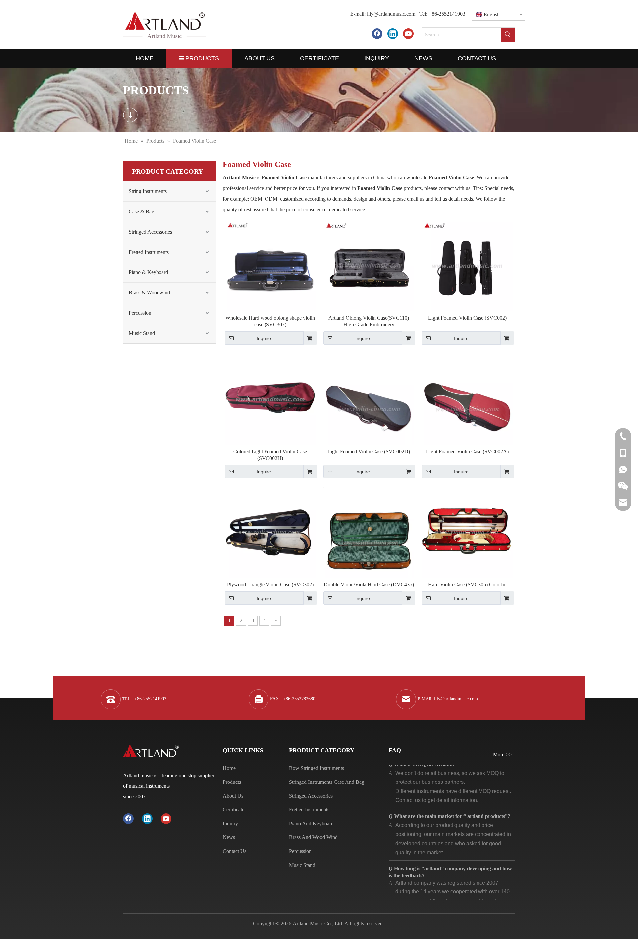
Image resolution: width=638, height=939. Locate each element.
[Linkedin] (392, 33)
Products (232, 782)
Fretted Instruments (149, 252)
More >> (502, 754)
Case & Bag (141, 211)
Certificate (233, 809)
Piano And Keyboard (311, 823)
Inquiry (230, 823)
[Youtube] (408, 33)
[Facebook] (377, 33)
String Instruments (148, 191)
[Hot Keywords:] (508, 35)
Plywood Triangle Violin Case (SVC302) (270, 584)
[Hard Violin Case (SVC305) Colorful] (467, 532)
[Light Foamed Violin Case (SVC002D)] (369, 398)
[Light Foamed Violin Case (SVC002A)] (467, 398)
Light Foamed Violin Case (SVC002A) (467, 451)
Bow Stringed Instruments (316, 768)
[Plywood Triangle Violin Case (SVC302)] (270, 532)
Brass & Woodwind (149, 292)
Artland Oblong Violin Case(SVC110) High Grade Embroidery (368, 321)
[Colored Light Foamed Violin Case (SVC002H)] (270, 398)
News (229, 837)
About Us (233, 796)
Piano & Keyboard (148, 272)
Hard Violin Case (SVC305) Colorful (467, 584)
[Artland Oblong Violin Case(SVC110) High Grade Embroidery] (369, 265)
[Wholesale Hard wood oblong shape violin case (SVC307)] (270, 265)
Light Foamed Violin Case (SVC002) (467, 318)
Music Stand (142, 333)
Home (229, 768)
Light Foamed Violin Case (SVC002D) (368, 451)
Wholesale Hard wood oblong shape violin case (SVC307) (270, 321)
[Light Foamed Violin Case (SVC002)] (467, 265)
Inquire (264, 338)
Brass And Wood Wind (313, 837)
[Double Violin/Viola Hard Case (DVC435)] (369, 532)
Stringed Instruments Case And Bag (326, 782)
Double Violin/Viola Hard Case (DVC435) (369, 584)
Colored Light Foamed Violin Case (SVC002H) (270, 455)
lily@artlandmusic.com (391, 14)
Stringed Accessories (150, 232)
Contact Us (234, 851)
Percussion (140, 313)
